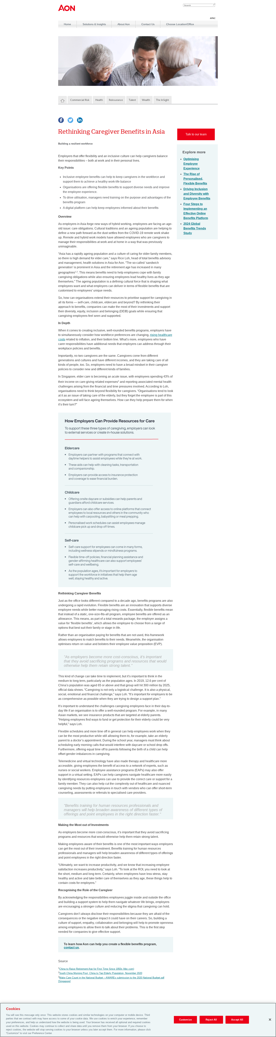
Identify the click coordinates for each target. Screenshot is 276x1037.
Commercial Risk (79, 100)
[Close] (270, 1019)
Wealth (146, 100)
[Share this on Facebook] (61, 120)
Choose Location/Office (180, 24)
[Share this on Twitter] (70, 120)
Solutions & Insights (94, 24)
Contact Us (148, 24)
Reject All (211, 1019)
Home (67, 24)
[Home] (62, 101)
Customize (185, 1019)
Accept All (237, 1019)
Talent (132, 100)
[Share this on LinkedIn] (80, 120)
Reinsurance (116, 100)
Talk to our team (196, 134)
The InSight (162, 100)
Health (99, 100)
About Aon (124, 24)
